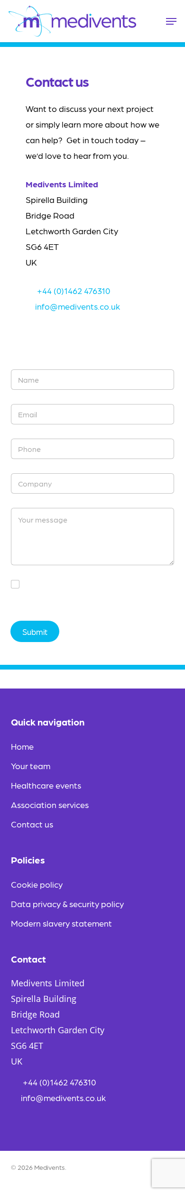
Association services (50, 804)
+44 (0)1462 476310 (72, 290)
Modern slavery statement (61, 923)
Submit (34, 631)
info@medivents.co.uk (77, 306)
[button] (171, 21)
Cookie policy (37, 884)
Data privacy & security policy (67, 903)
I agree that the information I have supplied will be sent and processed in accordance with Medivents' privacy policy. (99, 594)
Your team (30, 765)
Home (22, 746)
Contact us (32, 823)
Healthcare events (46, 785)
